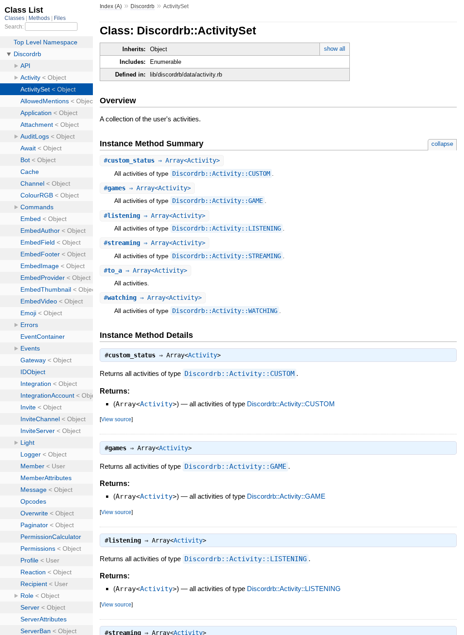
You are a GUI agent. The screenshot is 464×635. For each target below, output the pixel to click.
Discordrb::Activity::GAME (217, 200)
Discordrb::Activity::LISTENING (226, 228)
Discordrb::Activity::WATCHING (224, 310)
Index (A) (111, 6)
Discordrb (142, 6)
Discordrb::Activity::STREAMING (226, 256)
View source (116, 419)
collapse (442, 143)
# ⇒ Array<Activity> (162, 160)
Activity (202, 355)
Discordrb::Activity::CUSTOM (221, 173)
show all (334, 48)
